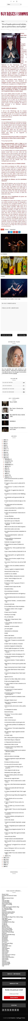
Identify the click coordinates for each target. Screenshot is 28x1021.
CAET (3, 899)
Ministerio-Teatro (6, 927)
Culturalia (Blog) (5, 901)
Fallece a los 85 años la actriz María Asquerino (14, 526)
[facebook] (11, 1)
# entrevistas (12, 229)
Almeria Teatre (5, 894)
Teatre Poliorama (6, 956)
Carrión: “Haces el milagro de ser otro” (13, 578)
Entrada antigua (22, 335)
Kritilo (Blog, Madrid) (6, 919)
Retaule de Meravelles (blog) (8, 934)
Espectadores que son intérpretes (12, 520)
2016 (5, 452)
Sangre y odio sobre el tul (10, 510)
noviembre (8, 461)
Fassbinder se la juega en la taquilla (12, 542)
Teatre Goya (4, 949)
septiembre (8, 464)
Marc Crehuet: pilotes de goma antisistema (14, 737)
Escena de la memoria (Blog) (8, 912)
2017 (5, 450)
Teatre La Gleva (5, 950)
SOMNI (6, 633)
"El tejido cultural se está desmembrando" (13, 838)
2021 (5, 443)
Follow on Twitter (8, 382)
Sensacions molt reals (9, 604)
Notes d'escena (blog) (7, 928)
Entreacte (4, 910)
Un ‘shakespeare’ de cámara (10, 709)
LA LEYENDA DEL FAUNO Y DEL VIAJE (10, 299)
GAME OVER (7, 753)
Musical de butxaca (8, 711)
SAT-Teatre (4, 942)
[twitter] (14, 1)
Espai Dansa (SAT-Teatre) (7, 913)
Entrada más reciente (6, 335)
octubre (7, 462)
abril (6, 473)
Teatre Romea (5, 958)
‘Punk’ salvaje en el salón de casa (11, 770)
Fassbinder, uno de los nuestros (11, 626)
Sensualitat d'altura (8, 588)
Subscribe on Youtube (8, 388)
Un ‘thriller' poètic (8, 735)
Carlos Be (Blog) (5, 900)
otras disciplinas (15, 30)
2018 (5, 448)
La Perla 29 (4, 923)
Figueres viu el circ (8, 676)
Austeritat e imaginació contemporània (13, 646)
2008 (5, 864)
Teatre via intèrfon (8, 717)
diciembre (7, 459)
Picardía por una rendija (9, 614)
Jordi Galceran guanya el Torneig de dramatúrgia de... (12, 693)
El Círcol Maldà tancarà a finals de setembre (14, 606)
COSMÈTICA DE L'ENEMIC (10, 573)
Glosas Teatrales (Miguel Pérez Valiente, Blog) (12, 917)
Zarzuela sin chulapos (9, 687)
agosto (7, 466)
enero (6, 855)
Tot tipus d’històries (8, 516)
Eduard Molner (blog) (7, 903)
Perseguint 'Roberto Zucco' (10, 700)
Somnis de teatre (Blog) (7, 943)
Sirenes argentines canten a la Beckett (13, 637)
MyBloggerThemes (20, 1018)
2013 (5, 457)
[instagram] (17, 1)
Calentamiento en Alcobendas (11, 631)
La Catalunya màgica (9, 580)
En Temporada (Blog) (7, 908)
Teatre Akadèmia (5, 948)
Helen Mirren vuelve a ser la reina (12, 529)
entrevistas (17, 29)
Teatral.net (4, 947)
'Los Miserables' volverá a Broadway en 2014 (14, 654)
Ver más (15, 373)
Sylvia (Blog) (5, 944)
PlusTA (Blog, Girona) (7, 930)
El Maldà (4, 905)
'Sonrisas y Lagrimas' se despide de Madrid (14, 569)
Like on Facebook (7, 385)
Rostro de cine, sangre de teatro (11, 778)
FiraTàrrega (4, 915)
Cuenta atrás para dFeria (10, 836)
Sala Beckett (4, 938)
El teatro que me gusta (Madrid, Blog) (10, 906)
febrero (7, 477)
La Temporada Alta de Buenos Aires (12, 742)
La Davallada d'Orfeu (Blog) (8, 922)
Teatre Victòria (5, 959)
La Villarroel (4, 924)
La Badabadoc (5, 920)
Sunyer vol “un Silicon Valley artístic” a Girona (14, 679)
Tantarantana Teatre (6, 945)
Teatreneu (4, 961)
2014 (5, 455)
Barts (3, 896)
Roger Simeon (5, 935)
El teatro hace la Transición (10, 612)
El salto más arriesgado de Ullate (11, 681)
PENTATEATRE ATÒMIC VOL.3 (11, 571)
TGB (3, 966)
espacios (22, 29)
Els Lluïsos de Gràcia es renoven (11, 762)
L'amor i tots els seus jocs (10, 720)
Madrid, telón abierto (9, 635)
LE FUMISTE (4, 254)
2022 (5, 441)
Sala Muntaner (5, 940)
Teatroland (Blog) (6, 962)
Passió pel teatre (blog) (7, 929)
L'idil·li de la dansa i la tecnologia (11, 756)
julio (6, 468)
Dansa (12, 29)
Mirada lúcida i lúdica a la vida (11, 744)
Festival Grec (5, 914)
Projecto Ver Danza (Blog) (8, 932)
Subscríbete (14, 997)
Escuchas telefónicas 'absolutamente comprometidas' (12, 539)
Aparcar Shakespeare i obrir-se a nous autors (14, 848)
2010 (5, 861)
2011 (5, 859)
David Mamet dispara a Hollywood (12, 739)
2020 (5, 445)
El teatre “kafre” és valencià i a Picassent (13, 643)
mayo (6, 471)
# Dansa (6, 229)
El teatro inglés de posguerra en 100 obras (14, 648)
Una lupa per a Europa (9, 850)
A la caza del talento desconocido (12, 518)
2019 (5, 447)
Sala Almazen (5, 937)
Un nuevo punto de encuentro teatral (13, 764)
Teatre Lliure (5, 953)
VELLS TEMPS (13, 402)
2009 (5, 862)
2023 (5, 439)
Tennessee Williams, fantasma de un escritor (14, 576)
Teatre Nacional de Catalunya (8, 954)
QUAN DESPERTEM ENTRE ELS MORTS (13, 478)
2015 (5, 454)
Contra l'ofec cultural (9, 819)
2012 (5, 857)
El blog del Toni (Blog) (7, 904)
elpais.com (23, 37)
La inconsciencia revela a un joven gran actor (14, 722)
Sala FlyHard (5, 939)
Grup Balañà (5, 918)
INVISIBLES (13, 421)
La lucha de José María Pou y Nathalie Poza (14, 508)
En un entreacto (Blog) (7, 909)
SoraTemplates (11, 1018)
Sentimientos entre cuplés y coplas (12, 772)
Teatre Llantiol (5, 952)
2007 (5, 866)
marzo (6, 475)
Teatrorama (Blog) (6, 963)
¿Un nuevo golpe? (8, 628)
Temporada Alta (5, 964)
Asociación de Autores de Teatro (9, 895)
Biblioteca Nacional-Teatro (8, 898)
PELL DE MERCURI (8, 617)
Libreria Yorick (5, 925)
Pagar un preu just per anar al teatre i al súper (15, 667)
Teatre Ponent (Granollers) (8, 957)
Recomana (4, 933)
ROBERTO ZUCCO (8, 480)
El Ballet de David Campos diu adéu (12, 586)
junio (6, 469)
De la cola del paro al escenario (11, 591)
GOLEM (3, 276)
